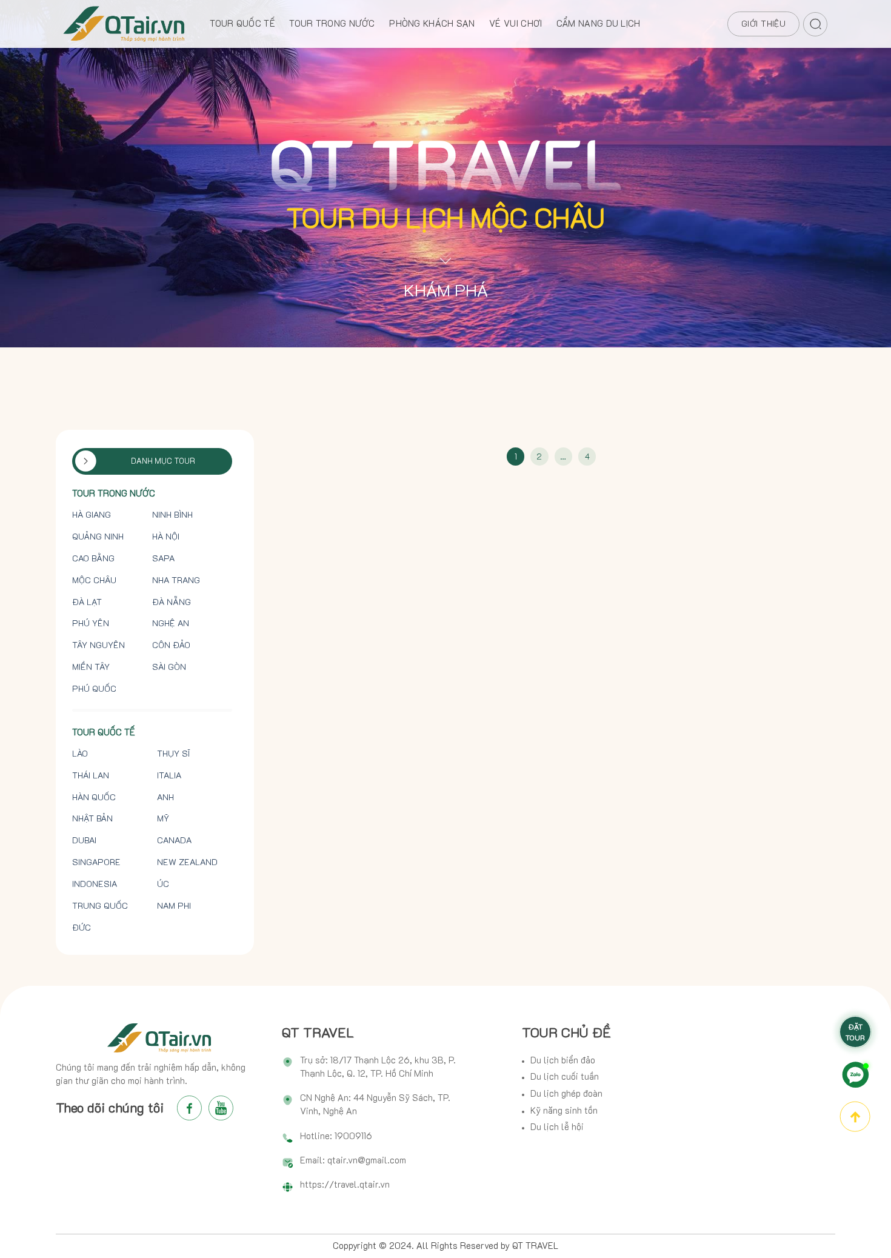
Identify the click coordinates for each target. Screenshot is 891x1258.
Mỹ (163, 818)
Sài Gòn (169, 666)
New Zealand (187, 862)
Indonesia (94, 883)
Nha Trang (176, 580)
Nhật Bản (92, 818)
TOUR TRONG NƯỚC (332, 23)
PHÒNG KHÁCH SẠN (432, 23)
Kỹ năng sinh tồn (564, 1110)
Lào (80, 753)
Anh (165, 797)
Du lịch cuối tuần (564, 1076)
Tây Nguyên (98, 645)
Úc (163, 883)
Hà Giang (91, 514)
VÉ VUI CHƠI (515, 23)
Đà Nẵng (171, 601)
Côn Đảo (171, 645)
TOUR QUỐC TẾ (242, 23)
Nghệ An (170, 623)
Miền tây (91, 666)
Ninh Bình (172, 514)
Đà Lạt (87, 601)
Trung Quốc (100, 905)
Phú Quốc (94, 688)
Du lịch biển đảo (562, 1060)
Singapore (96, 862)
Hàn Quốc (94, 797)
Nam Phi (174, 905)
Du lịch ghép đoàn (566, 1093)
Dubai (84, 840)
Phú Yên (90, 623)
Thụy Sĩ (173, 753)
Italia (169, 775)
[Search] (816, 22)
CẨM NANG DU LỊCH (598, 23)
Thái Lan (90, 775)
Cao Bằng (93, 558)
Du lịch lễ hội (557, 1127)
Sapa (163, 558)
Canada (174, 840)
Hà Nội (165, 536)
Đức (81, 927)
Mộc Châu (94, 580)
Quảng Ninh (98, 536)
